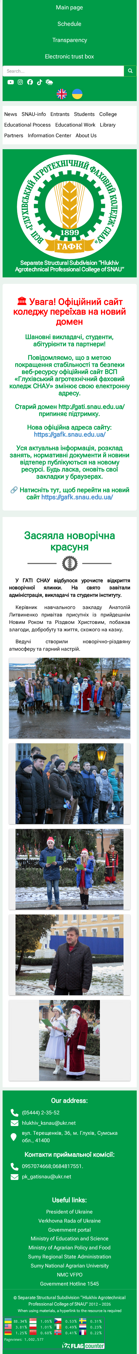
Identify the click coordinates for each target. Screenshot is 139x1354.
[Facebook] (30, 82)
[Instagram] (20, 82)
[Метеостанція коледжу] (49, 82)
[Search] (130, 71)
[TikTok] (40, 82)
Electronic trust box (69, 56)
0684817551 (67, 1166)
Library (107, 125)
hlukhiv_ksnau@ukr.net (49, 1123)
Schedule (69, 23)
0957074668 (36, 1166)
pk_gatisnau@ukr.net (46, 1176)
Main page (69, 7)
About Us (86, 135)
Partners (13, 135)
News (10, 114)
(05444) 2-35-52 (40, 1113)
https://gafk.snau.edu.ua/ (69, 434)
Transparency (69, 39)
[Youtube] (11, 82)
